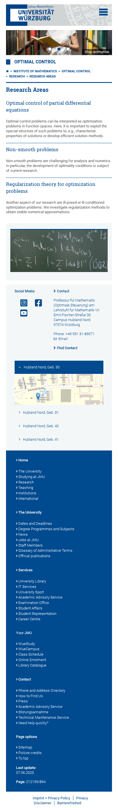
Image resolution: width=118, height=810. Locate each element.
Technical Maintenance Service (43, 717)
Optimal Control (35, 62)
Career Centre (29, 619)
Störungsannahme (33, 712)
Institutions (27, 493)
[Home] (7, 71)
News (23, 534)
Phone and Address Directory (41, 690)
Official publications (34, 556)
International (28, 498)
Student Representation (37, 613)
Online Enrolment (32, 660)
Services (25, 570)
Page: (20, 782)
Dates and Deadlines (35, 523)
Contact (63, 291)
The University (30, 471)
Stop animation (97, 52)
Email (63, 339)
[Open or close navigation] (103, 12)
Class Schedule (31, 654)
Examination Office (33, 603)
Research (17, 76)
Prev (16, 42)
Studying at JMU (31, 477)
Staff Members (30, 545)
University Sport (31, 592)
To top (23, 758)
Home (23, 460)
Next (102, 42)
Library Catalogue (32, 665)
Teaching (25, 487)
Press (23, 701)
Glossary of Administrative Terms (45, 550)
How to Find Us (30, 696)
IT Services (27, 586)
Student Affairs (30, 608)
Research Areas (43, 76)
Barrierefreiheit (69, 803)
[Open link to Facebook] (36, 303)
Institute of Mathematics (35, 71)
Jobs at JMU (28, 540)
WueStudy (26, 644)
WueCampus (29, 649)
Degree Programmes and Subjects (46, 529)
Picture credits (30, 753)
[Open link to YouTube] (21, 313)
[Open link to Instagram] (21, 303)
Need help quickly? (33, 723)
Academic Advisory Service (40, 597)
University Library (32, 581)
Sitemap (25, 747)
